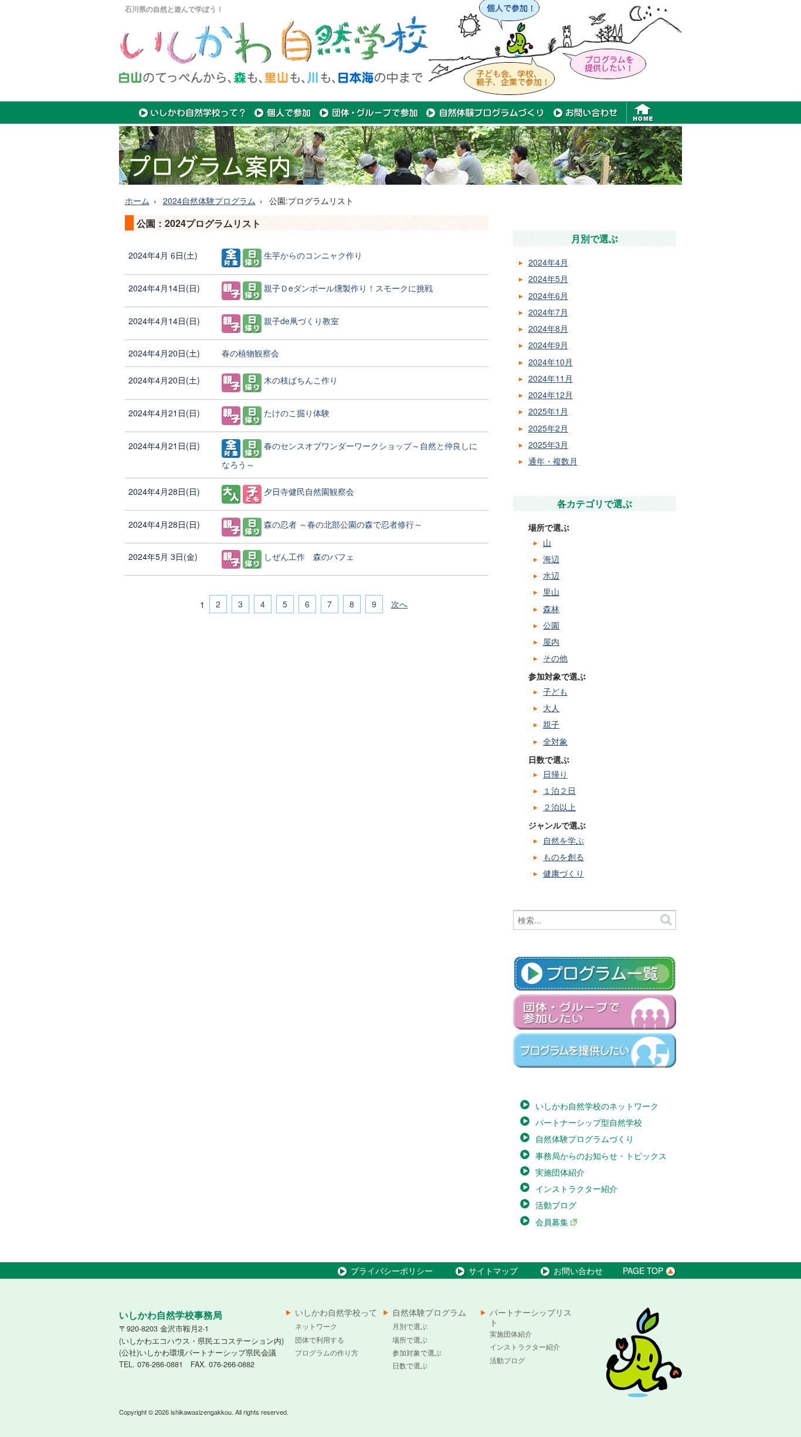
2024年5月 (548, 278)
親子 (551, 724)
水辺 (551, 575)
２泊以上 (559, 807)
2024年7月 (548, 312)
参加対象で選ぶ (417, 1352)
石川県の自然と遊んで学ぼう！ (174, 9)
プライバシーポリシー (392, 1270)
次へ (399, 604)
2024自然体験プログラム (209, 200)
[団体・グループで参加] (369, 120)
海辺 (551, 559)
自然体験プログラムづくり (584, 1138)
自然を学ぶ (563, 840)
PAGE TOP (643, 1270)
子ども (555, 691)
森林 (551, 608)
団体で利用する (319, 1339)
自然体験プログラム (429, 1312)
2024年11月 (550, 378)
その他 (555, 658)
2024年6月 (548, 295)
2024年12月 (550, 394)
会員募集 (553, 1222)
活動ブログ (555, 1205)
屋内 (551, 641)
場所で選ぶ (409, 1339)
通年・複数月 (553, 461)
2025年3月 (548, 444)
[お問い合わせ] (585, 120)
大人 (551, 708)
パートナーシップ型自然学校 (588, 1122)
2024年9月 (548, 345)
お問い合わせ (578, 1270)
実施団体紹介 (560, 1172)
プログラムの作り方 (326, 1352)
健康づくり (563, 873)
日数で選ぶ (409, 1365)
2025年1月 (548, 411)
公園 (551, 625)
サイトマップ (493, 1270)
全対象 (555, 741)
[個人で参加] (282, 120)
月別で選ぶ (409, 1326)
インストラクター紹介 (576, 1188)
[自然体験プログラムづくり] (485, 120)
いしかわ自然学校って (336, 1312)
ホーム (137, 200)
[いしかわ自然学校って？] (192, 120)
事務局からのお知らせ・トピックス (601, 1155)
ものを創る (563, 856)
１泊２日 (559, 790)
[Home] (644, 120)
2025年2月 (548, 428)
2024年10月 (550, 362)
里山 (551, 591)
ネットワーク (316, 1326)
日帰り (555, 774)
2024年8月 (548, 328)
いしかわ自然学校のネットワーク (597, 1106)
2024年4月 (548, 262)
